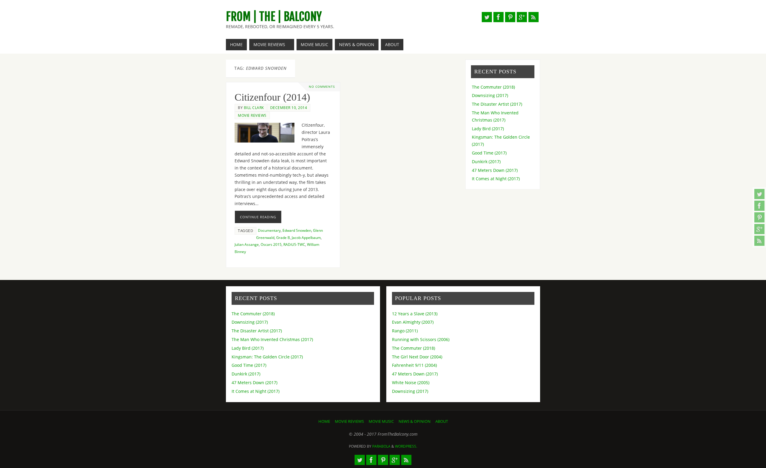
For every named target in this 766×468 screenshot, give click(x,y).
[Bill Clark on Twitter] (759, 194)
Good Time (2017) (489, 153)
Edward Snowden (296, 230)
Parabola (381, 446)
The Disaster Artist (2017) (497, 104)
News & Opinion (415, 421)
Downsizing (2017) (490, 95)
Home (324, 421)
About (441, 421)
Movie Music (381, 421)
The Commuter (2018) (493, 87)
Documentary (269, 230)
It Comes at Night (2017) (496, 178)
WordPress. (406, 446)
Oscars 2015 (271, 244)
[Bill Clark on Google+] (759, 229)
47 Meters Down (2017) (495, 170)
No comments (322, 87)
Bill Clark (254, 107)
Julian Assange (247, 244)
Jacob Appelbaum (306, 237)
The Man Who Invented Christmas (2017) (272, 339)
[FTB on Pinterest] (759, 217)
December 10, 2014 (288, 107)
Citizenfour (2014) (272, 97)
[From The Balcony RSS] (759, 241)
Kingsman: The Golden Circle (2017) (267, 357)
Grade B (283, 237)
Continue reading (258, 217)
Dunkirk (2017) (486, 161)
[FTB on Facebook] (759, 206)
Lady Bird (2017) (488, 128)
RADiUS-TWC (294, 244)
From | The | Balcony (274, 17)
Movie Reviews (252, 115)
